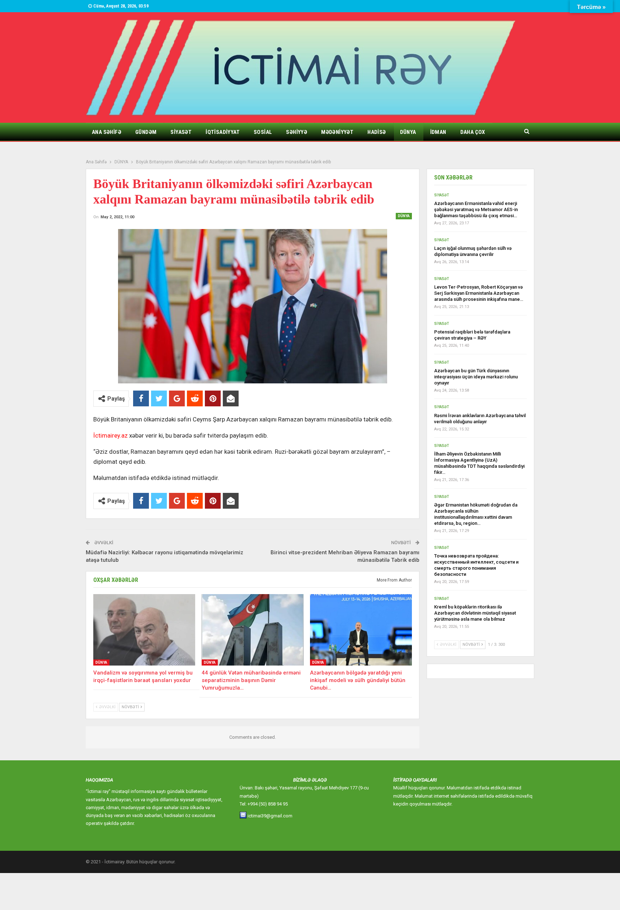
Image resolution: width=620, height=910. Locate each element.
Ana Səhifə (106, 132)
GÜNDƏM (145, 132)
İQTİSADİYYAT (223, 132)
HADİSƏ (376, 132)
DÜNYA (408, 132)
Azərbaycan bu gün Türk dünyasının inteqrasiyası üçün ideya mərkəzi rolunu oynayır (476, 377)
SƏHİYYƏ (296, 132)
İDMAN (438, 132)
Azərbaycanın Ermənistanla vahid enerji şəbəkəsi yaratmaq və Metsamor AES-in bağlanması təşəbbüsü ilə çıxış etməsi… (476, 209)
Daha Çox (472, 132)
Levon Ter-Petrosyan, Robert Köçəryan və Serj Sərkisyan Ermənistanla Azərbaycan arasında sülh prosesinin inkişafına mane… (478, 293)
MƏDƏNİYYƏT (337, 132)
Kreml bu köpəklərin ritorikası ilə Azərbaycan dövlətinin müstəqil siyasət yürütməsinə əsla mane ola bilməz (475, 613)
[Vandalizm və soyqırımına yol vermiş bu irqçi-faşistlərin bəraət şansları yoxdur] (144, 630)
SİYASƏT (181, 132)
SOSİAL (263, 132)
